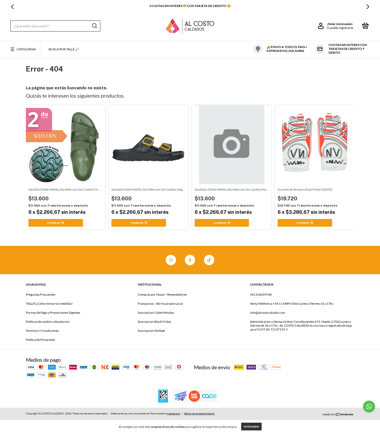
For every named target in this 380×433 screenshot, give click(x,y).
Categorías (26, 49)
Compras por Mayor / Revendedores (162, 294)
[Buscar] (94, 25)
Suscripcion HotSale (151, 331)
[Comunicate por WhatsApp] (369, 406)
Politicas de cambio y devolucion (48, 322)
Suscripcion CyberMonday (156, 312)
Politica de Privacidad (40, 340)
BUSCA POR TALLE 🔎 (64, 49)
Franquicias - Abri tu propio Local (160, 303)
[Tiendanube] (338, 414)
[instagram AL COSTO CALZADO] (171, 260)
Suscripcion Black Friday (154, 322)
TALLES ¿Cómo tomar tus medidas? (49, 303)
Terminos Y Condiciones (42, 331)
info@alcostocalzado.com (267, 312)
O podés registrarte (340, 28)
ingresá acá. (173, 413)
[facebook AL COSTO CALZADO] (190, 260)
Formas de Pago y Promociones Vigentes (53, 312)
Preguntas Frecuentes (40, 294)
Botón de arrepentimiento (199, 413)
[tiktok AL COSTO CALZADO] (209, 260)
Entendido (251, 426)
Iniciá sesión (344, 24)
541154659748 (261, 294)
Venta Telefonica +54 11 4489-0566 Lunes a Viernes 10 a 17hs (291, 303)
